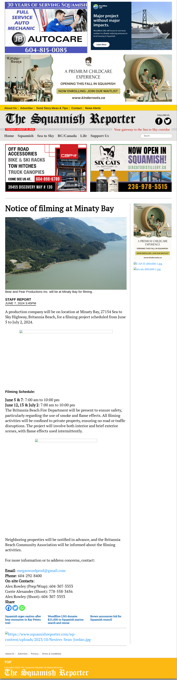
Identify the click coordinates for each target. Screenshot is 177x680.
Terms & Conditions (51, 654)
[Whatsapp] (22, 608)
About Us (9, 654)
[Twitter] (15, 608)
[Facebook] (9, 608)
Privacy (35, 654)
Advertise (22, 654)
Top (7, 662)
